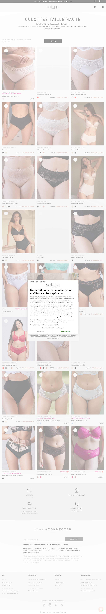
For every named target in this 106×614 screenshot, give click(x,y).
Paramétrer (40, 331)
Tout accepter (65, 331)
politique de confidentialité (63, 317)
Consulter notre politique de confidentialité (44, 325)
